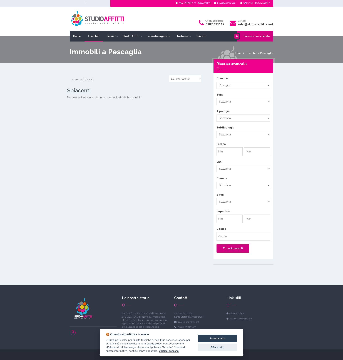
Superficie (223, 211)
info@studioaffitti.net (255, 24)
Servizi (110, 36)
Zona (220, 94)
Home (77, 36)
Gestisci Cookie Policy (240, 318)
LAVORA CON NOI (226, 3)
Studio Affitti (131, 36)
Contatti (201, 36)
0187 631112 (214, 24)
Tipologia (223, 111)
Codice (221, 228)
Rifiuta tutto (217, 347)
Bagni (220, 194)
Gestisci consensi (169, 350)
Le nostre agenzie (158, 36)
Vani (219, 161)
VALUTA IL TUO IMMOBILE (256, 3)
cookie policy (154, 343)
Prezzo (221, 144)
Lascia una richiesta (257, 36)
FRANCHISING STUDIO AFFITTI (194, 3)
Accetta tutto (217, 338)
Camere (222, 178)
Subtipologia (225, 127)
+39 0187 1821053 (186, 327)
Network (182, 36)
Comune (222, 78)
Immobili (93, 36)
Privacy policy (236, 313)
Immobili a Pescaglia (259, 53)
